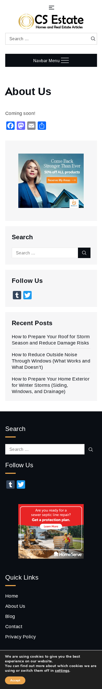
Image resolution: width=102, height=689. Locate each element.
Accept (15, 680)
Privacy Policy (20, 636)
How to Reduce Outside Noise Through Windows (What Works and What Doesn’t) (51, 361)
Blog (10, 616)
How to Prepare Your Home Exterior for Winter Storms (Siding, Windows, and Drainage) (51, 385)
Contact (13, 626)
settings (62, 670)
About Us (15, 606)
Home (11, 596)
